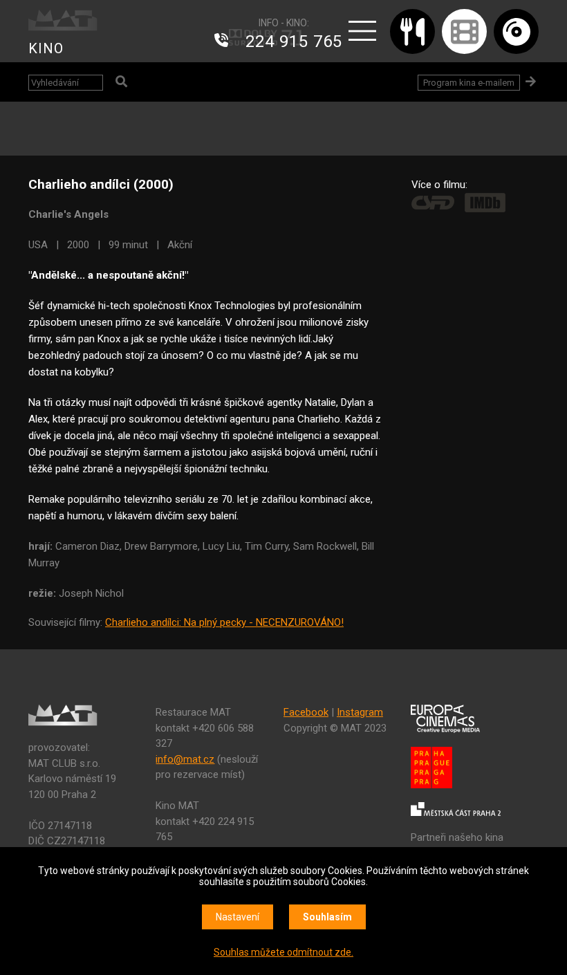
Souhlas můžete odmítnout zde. (283, 952)
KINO (46, 48)
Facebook (306, 712)
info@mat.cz (185, 759)
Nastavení (237, 916)
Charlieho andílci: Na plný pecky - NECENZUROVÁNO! (224, 622)
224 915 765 (293, 41)
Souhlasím (327, 916)
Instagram (360, 712)
